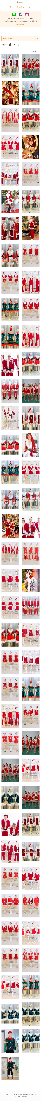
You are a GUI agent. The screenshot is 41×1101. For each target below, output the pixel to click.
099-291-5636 (20, 24)
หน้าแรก (11, 7)
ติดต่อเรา (29, 7)
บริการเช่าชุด (20, 7)
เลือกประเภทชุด (9, 38)
